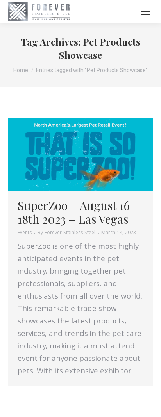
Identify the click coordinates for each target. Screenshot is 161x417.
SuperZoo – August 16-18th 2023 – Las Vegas (77, 212)
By (66, 233)
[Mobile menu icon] (145, 11)
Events (25, 233)
